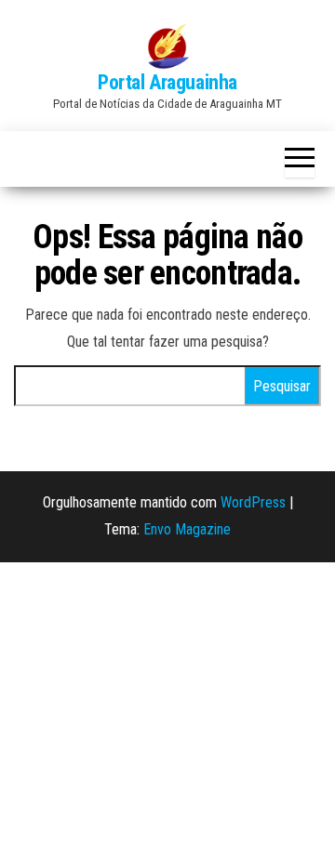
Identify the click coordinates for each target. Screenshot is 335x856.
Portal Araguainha (167, 82)
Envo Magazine (187, 529)
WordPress (253, 502)
